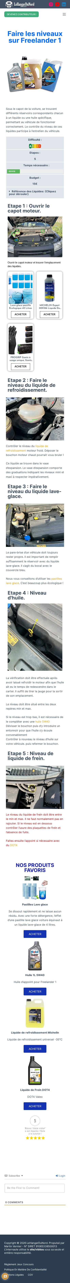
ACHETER (21, 314)
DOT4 (13, 845)
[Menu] (64, 14)
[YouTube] (57, 4)
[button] (35, 192)
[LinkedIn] (64, 4)
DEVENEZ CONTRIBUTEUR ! (21, 14)
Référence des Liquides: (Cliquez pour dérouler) (32, 193)
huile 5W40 (42, 721)
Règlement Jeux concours (18, 1264)
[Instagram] (51, 4)
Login (61, 1175)
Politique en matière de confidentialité (25, 1269)
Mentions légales (14, 1274)
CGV (30, 1274)
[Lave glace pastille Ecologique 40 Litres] (20, 288)
